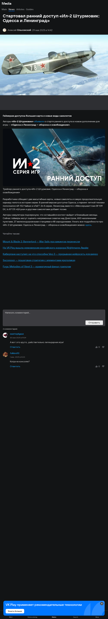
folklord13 (14, 353)
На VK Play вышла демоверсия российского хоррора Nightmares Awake (45, 247)
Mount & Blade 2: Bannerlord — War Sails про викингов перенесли (41, 241)
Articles (20, 9)
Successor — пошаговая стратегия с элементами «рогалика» (39, 260)
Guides (29, 9)
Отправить (94, 322)
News (12, 9)
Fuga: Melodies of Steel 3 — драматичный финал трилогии (37, 266)
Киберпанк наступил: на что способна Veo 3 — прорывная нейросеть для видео (50, 254)
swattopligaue (17, 334)
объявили (39, 121)
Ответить (15, 347)
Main (4, 9)
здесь (88, 224)
